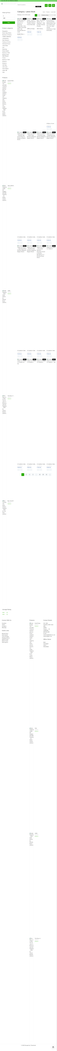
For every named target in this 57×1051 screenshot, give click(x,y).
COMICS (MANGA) (6, 36)
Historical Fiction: (6, 43)
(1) (5, 614)
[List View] (39, 15)
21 (46, 474)
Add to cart (18, 40)
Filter (9, 22)
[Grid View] (36, 15)
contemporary (5, 38)
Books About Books (6, 33)
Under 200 (4, 70)
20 (43, 474)
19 (39, 474)
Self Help (4, 65)
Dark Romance (5, 40)
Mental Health (5, 51)
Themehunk (33, 1045)
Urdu (3, 72)
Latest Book (5, 45)
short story (4, 66)
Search (38, 6)
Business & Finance (7, 34)
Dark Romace (5, 56)
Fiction (4, 57)
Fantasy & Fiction (6, 42)
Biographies (5, 31)
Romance (4, 61)
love (3, 47)
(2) (5, 612)
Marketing (4, 49)
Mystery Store (5, 54)
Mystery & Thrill (6, 52)
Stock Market (5, 68)
